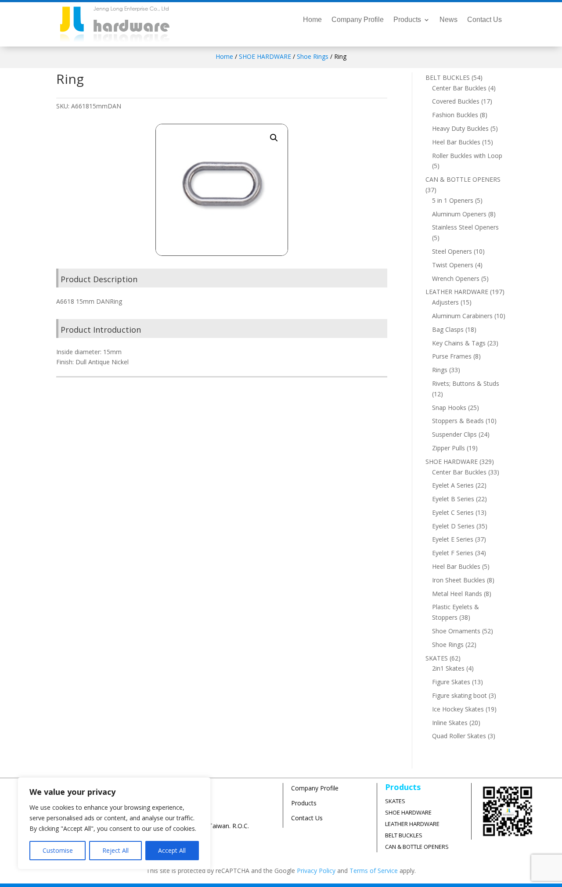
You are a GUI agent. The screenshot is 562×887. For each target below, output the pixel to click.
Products (407, 20)
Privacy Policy (316, 870)
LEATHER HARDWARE (412, 824)
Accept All (172, 850)
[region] (114, 823)
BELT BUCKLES (403, 835)
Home (312, 20)
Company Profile (357, 20)
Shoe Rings (312, 56)
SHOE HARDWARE (265, 56)
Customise (58, 850)
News (449, 20)
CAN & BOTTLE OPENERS (417, 847)
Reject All (115, 850)
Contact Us (484, 20)
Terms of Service (373, 870)
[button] (274, 138)
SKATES (395, 801)
